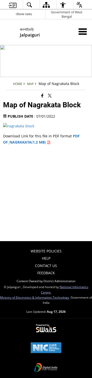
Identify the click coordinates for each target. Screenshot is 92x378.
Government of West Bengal (67, 14)
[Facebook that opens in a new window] (42, 95)
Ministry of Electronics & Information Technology (34, 297)
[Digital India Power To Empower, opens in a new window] (46, 368)
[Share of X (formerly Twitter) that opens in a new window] (50, 95)
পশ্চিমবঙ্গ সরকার (24, 14)
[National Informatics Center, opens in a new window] (46, 348)
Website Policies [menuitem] (46, 251)
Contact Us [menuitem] (46, 265)
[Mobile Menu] (82, 31)
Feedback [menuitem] (46, 272)
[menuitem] (12, 5)
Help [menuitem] (46, 258)
